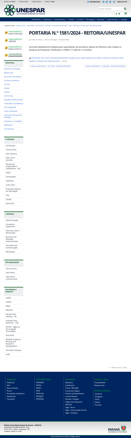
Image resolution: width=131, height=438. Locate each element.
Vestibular (10, 382)
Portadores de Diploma (15, 394)
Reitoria (48, 26)
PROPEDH (40, 399)
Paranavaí (100, 19)
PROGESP (39, 396)
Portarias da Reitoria (59, 26)
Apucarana (47, 19)
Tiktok (97, 399)
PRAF (38, 391)
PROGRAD (40, 382)
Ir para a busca (37, 1)
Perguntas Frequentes (73, 402)
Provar (9, 391)
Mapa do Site (122, 2)
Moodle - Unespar (72, 399)
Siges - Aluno (70, 407)
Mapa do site (100, 385)
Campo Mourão (59, 19)
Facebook (116, 13)
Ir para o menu (24, 1)
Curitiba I (71, 19)
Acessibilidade (95, 2)
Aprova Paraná (12, 388)
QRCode (68, 405)
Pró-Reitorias (36, 19)
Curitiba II (80, 19)
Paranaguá (90, 19)
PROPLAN (40, 394)
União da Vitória (112, 19)
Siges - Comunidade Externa (76, 410)
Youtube (98, 405)
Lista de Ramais (71, 396)
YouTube (125, 13)
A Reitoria (30, 26)
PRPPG (38, 385)
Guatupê (124, 19)
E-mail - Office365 (71, 388)
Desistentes (11, 396)
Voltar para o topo (119, 367)
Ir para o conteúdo (10, 1)
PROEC (38, 388)
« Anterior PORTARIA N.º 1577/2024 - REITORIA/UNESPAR (50, 66)
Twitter (119, 13)
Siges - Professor (71, 413)
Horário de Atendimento (74, 394)
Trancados (11, 399)
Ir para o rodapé (50, 1)
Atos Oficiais (39, 26)
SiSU (8, 385)
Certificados (69, 385)
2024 (70, 26)
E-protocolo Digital (72, 391)
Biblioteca (69, 382)
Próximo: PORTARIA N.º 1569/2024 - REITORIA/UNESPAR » (105, 66)
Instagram (122, 13)
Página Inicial (20, 26)
